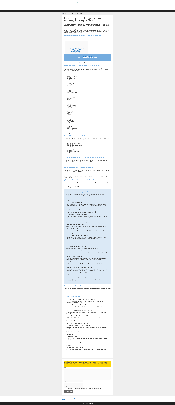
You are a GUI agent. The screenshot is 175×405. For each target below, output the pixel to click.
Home (65, 21)
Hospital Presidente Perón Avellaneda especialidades (76, 44)
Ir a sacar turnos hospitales (76, 51)
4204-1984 (90, 56)
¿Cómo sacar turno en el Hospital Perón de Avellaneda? (76, 43)
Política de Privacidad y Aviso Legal (68, 398)
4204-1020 (84, 56)
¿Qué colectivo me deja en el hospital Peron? (76, 49)
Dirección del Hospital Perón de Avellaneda (76, 48)
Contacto (64, 399)
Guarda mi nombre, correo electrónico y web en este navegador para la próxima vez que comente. (83, 388)
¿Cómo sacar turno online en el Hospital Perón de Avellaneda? (76, 47)
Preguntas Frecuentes (76, 50)
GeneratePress (91, 403)
